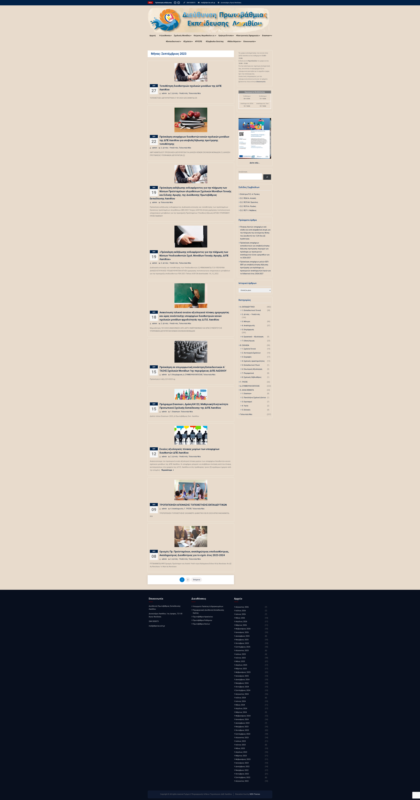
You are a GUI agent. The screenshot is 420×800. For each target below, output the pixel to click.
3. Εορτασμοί (247, 402)
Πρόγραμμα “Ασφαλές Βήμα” (165, 2)
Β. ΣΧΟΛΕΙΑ (244, 345)
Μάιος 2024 (240, 705)
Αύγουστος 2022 (242, 781)
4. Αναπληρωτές (177, 509)
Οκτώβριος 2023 (242, 730)
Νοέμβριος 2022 (241, 770)
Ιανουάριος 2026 (242, 632)
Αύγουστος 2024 (242, 694)
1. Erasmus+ (175, 412)
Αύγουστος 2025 (242, 650)
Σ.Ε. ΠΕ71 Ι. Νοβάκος (248, 210)
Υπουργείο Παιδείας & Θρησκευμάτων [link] (208, 606)
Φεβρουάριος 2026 (242, 629)
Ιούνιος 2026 (240, 614)
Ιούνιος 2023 (240, 745)
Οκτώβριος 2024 (242, 687)
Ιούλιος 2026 (240, 611)
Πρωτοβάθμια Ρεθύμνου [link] (202, 620)
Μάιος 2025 (240, 661)
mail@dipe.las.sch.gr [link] (157, 626)
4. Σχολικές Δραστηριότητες (253, 361)
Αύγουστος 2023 (242, 738)
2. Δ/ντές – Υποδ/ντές (251, 314)
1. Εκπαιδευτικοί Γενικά (251, 310)
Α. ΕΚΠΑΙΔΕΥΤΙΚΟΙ (247, 307)
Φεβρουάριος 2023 (242, 759)
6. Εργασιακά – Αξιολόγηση (252, 337)
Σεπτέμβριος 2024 (242, 690)
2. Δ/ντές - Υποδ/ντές (179, 93)
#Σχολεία (187, 41)
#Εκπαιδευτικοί (173, 41)
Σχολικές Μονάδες (182, 35)
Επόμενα (196, 580)
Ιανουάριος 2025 (242, 676)
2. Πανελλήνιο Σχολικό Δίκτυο (254, 398)
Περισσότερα (166, 470)
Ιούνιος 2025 (240, 658)
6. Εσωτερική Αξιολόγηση (252, 369)
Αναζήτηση (243, 172)
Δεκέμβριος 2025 (242, 636)
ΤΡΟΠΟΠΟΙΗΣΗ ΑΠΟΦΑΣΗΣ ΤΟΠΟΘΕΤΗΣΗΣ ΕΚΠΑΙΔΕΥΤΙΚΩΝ (193, 504)
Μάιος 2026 (240, 618)
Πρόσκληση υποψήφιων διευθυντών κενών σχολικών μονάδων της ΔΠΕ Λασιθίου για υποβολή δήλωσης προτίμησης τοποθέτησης (194, 140)
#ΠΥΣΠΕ (198, 41)
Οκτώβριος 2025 (242, 643)
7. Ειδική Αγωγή (248, 341)
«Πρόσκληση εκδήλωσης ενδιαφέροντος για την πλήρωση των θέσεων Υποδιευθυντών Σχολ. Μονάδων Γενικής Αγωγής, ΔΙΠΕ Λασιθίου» (193, 256)
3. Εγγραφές (247, 357)
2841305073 (191, 2)
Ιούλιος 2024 (240, 698)
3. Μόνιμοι (246, 321)
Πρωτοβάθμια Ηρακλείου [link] (203, 617)
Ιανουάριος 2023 (242, 763)
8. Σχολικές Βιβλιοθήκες (252, 377)
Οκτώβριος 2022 (242, 774)
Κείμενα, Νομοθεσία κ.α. (204, 35)
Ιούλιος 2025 (240, 654)
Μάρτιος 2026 (241, 625)
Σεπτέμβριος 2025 (242, 647)
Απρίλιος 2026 (241, 621)
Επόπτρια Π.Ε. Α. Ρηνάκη (250, 194)
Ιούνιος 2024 (240, 701)
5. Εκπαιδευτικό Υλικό (251, 365)
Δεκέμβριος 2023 (242, 723)
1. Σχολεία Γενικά (249, 349)
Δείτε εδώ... (255, 163)
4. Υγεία (245, 406)
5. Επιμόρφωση (176, 375)
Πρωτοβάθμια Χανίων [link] (201, 624)
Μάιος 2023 (240, 748)
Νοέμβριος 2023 (241, 727)
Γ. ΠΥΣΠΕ (188, 509)
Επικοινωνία (248, 41)
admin (164, 93)
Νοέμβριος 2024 (241, 683)
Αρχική (153, 35)
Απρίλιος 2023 (241, 752)
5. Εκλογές (246, 410)
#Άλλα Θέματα (233, 41)
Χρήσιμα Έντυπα (225, 35)
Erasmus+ (266, 35)
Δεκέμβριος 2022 (242, 766)
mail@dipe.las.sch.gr (208, 2)
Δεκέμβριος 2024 (242, 680)
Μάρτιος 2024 (241, 712)
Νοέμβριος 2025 (241, 640)
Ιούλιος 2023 (240, 741)
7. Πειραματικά (248, 373)
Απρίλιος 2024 (241, 708)
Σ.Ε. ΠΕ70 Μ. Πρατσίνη (249, 202)
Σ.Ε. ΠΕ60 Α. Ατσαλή (248, 198)
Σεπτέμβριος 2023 (242, 734)
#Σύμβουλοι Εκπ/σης (215, 41)
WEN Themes (255, 794)
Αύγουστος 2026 (242, 607)
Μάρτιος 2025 (241, 669)
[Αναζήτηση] (267, 177)
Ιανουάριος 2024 (242, 719)
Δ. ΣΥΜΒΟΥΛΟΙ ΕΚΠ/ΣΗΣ (193, 375)
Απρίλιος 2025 (241, 665)
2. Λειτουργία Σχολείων (251, 353)
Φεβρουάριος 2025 (242, 672)
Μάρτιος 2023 (241, 756)
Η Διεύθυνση (164, 35)
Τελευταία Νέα (195, 93)
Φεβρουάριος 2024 (242, 716)
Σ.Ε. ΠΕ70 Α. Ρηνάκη (248, 206)
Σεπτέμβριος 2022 (242, 777)
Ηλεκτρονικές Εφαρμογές (247, 35)
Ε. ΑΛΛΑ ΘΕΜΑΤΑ (247, 390)
